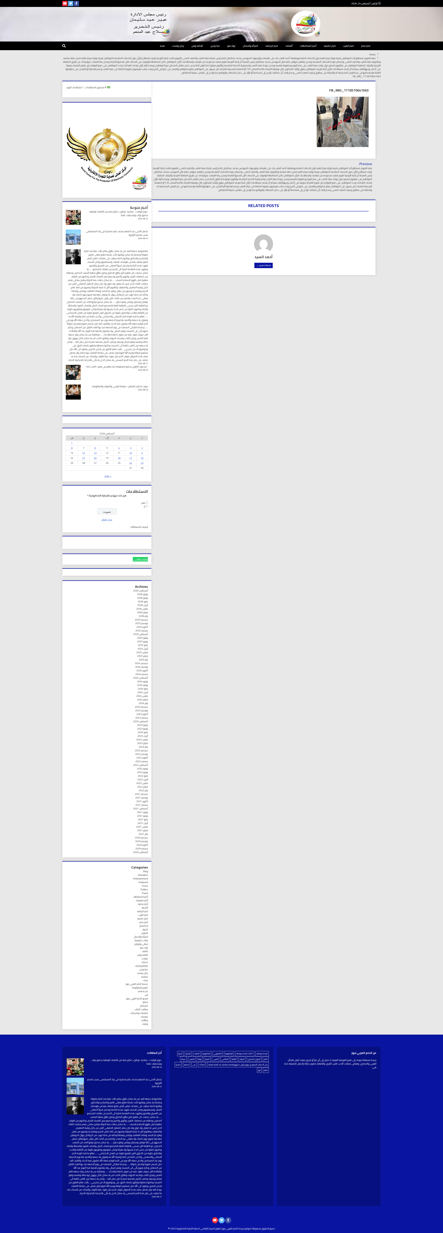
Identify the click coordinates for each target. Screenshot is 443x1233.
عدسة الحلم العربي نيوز (137, 984)
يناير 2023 (143, 747)
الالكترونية (206, 1054)
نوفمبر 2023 (141, 710)
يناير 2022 (143, 790)
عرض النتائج (106, 519)
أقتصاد (288, 46)
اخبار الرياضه (271, 46)
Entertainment (140, 878)
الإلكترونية (229, 1054)
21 (83, 458)
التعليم (145, 933)
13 (95, 453)
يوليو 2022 (142, 768)
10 (130, 453)
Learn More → (263, 265)
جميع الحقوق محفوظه (263, 1228)
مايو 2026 (143, 601)
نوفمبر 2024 (141, 667)
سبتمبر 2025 (141, 630)
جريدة (183, 1059)
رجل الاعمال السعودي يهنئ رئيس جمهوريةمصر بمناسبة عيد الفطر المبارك (238, 1065)
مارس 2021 (142, 826)
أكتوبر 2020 (142, 845)
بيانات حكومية (141, 940)
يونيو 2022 (142, 772)
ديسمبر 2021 (141, 794)
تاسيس (192, 1059)
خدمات (144, 962)
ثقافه (145, 951)
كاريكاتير (144, 1005)
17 (130, 458)
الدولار (242, 1059)
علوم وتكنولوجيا (140, 987)
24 (130, 463)
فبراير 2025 (142, 656)
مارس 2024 (142, 696)
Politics (144, 889)
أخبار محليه (143, 904)
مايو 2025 (143, 645)
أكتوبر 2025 (142, 627)
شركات (202, 1065)
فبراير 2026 (142, 612)
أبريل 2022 (142, 779)
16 (142, 458)
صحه (162, 46)
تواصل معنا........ (140, 559)
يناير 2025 (143, 659)
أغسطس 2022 (140, 765)
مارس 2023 (142, 739)
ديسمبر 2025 (141, 619)
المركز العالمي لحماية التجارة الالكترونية (195, 1228)
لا (144, 506)
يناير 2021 (143, 834)
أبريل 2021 (142, 823)
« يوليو (108, 476)
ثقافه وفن (197, 46)
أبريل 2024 (142, 692)
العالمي (225, 1059)
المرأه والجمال (250, 46)
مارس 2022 (142, 783)
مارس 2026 (142, 608)
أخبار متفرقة (142, 900)
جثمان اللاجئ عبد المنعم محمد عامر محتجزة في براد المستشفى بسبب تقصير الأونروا (117, 233)
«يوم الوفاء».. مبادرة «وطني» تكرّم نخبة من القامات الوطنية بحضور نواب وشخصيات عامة (118, 213)
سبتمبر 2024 (141, 674)
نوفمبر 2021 (141, 797)
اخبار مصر (365, 46)
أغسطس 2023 (140, 721)
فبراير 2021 (142, 830)
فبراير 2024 (142, 699)
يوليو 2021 (142, 812)
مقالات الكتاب (141, 1009)
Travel (145, 893)
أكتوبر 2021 (142, 801)
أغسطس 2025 (140, 634)
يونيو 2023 (142, 728)
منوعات (144, 1016)
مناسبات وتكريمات (139, 1013)
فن (146, 995)
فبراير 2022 (142, 786)
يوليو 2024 (142, 681)
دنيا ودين (215, 46)
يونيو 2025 (142, 641)
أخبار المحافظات (308, 46)
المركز (207, 1059)
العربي (215, 1059)
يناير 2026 (143, 616)
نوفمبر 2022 (141, 754)
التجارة (188, 1054)
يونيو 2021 (142, 816)
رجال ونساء (178, 46)
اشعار (145, 929)
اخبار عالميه (330, 46)
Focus (145, 886)
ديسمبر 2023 (141, 707)
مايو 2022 (143, 776)
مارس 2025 (142, 652)
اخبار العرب (348, 46)
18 (119, 458)
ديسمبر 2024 (141, 663)
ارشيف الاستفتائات (139, 527)
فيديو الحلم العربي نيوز (137, 998)
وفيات (145, 1024)
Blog (145, 871)
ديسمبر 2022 (141, 750)
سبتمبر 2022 (141, 761)
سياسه (144, 976)
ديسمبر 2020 (141, 837)
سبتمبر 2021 (141, 805)
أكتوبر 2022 (142, 757)
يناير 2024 (143, 703)
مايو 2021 (143, 819)
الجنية (180, 1054)
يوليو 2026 (142, 594)
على (194, 1065)
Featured (143, 882)
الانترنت (196, 1054)
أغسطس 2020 (140, 852)
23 (142, 463)
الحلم (266, 1059)
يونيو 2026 (142, 598)
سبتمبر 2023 (141, 717)
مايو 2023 (143, 732)
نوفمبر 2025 (141, 623)
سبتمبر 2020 (141, 848)
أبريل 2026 (142, 605)
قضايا (145, 1002)
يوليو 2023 (142, 725)
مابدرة (178, 1065)
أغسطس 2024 (140, 677)
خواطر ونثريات (141, 965)
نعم (143, 503)
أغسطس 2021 (140, 808)
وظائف (144, 1020)
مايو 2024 (143, 688)
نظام (266, 1070)
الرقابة (234, 1059)
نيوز (259, 1070)
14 (83, 453)
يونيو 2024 (142, 685)
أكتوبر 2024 (142, 670)
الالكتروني (218, 1054)
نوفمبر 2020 (141, 841)
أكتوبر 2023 (142, 714)
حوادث (145, 958)
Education (143, 875)
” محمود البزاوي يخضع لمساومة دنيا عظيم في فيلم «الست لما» (116, 366)
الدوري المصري (254, 1059)
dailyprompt (262, 1054)
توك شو (231, 46)
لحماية (186, 1065)
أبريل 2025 (142, 648)
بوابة (199, 1059)
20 (95, 458)
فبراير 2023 (142, 743)
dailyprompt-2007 (244, 1054)
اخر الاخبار (143, 926)
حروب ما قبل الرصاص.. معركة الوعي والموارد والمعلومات (120, 386)
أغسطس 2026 (140, 590)
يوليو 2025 (142, 638)
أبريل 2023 (142, 736)
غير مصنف (143, 991)
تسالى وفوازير (141, 944)
